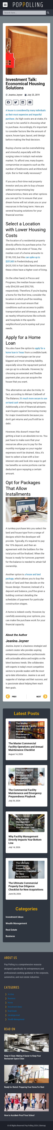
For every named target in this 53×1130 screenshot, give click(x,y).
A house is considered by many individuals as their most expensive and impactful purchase (26, 114)
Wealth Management (16, 923)
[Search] (48, 13)
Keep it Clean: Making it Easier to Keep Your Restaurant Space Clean (22, 1057)
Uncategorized (14, 1015)
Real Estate (11, 929)
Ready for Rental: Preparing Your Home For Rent (24, 1087)
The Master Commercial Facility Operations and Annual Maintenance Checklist (25, 746)
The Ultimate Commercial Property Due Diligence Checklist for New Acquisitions (25, 886)
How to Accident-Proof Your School (19, 1115)
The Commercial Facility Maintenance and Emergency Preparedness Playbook (25, 793)
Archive (11, 994)
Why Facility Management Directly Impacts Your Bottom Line (25, 839)
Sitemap (42, 1125)
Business (10, 936)
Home (10, 1002)
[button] (5, 4)
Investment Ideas (14, 917)
